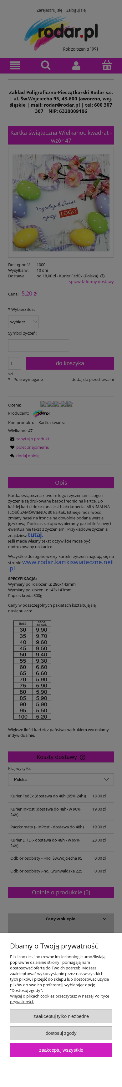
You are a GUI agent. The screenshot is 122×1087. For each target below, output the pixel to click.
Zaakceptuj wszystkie (61, 1050)
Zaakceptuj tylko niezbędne (61, 1016)
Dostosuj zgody (61, 1033)
